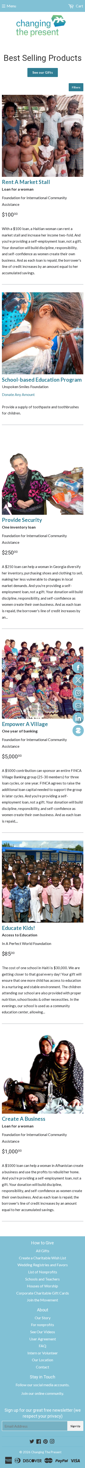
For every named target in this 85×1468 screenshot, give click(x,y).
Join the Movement (42, 1300)
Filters (76, 87)
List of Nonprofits (42, 1272)
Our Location (42, 1359)
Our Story (43, 1317)
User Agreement (42, 1339)
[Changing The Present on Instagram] (52, 1441)
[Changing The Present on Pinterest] (45, 1441)
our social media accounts (48, 1384)
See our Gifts (42, 72)
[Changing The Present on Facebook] (38, 1441)
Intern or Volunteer (42, 1353)
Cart (79, 6)
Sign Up (75, 1426)
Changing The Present (46, 1452)
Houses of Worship (42, 1286)
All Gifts (42, 1250)
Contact (42, 1367)
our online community (46, 1393)
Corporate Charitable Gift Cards (42, 1293)
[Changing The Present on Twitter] (32, 1441)
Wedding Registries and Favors (42, 1264)
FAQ (42, 1345)
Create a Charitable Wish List (42, 1258)
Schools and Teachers (42, 1279)
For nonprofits (42, 1324)
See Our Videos (42, 1331)
